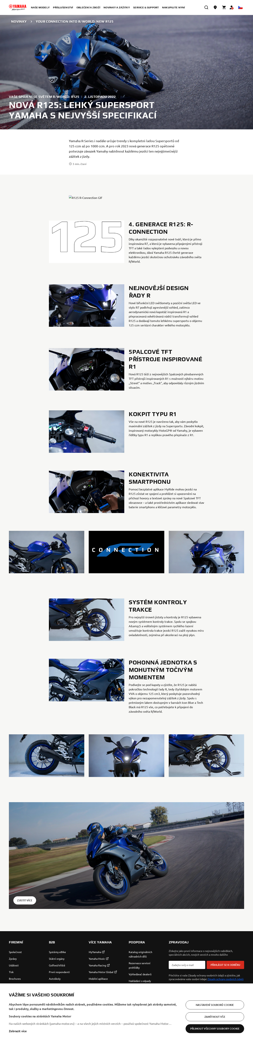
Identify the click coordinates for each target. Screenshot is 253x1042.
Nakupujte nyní (173, 7)
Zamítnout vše (214, 1016)
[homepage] (17, 7)
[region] (126, 1012)
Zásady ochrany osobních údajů (226, 979)
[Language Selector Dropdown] (240, 7)
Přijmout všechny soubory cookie (214, 1028)
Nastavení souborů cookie (215, 1005)
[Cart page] (224, 7)
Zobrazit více (18, 1031)
